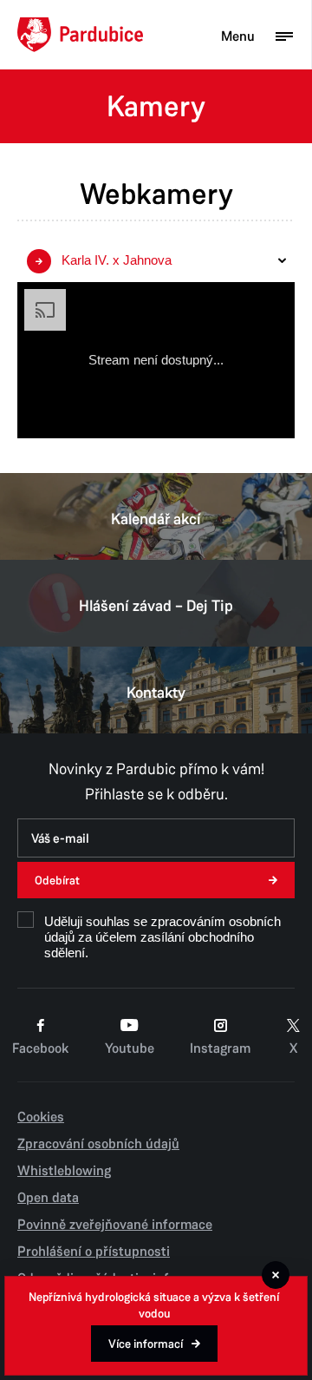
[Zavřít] (275, 1275)
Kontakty (156, 692)
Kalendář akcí (156, 519)
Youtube (129, 1048)
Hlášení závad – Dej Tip (156, 605)
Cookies (40, 1117)
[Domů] (80, 34)
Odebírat (57, 880)
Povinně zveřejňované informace (114, 1224)
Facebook (40, 1048)
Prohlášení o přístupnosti (93, 1251)
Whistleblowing (64, 1171)
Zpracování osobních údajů (98, 1144)
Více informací (145, 1344)
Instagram (220, 1048)
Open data (48, 1197)
